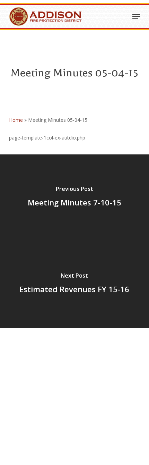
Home (16, 120)
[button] (136, 16)
